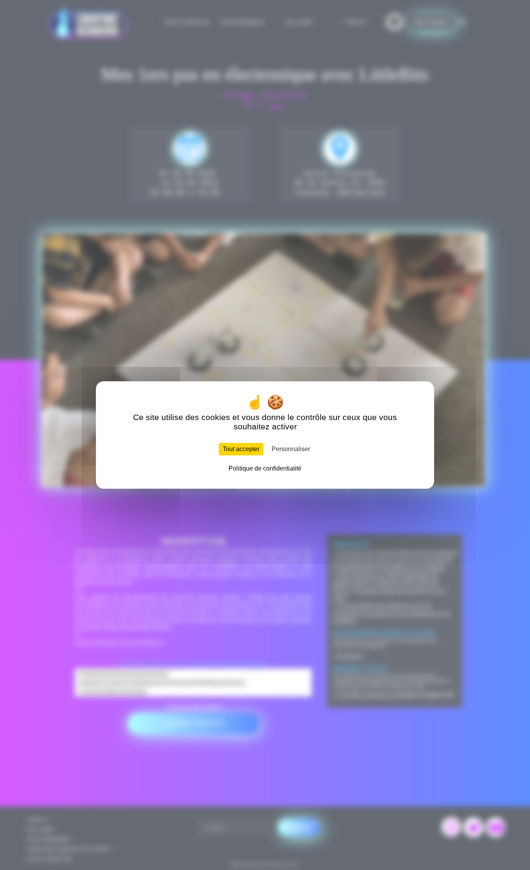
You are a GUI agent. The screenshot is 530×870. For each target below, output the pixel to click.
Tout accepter (241, 449)
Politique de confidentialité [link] (265, 468)
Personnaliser (291, 449)
